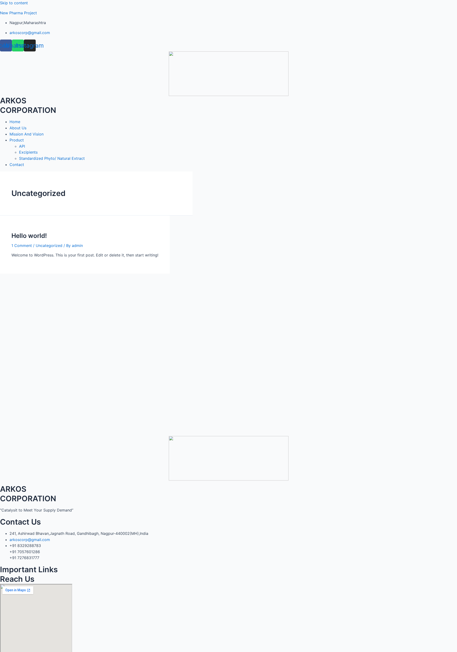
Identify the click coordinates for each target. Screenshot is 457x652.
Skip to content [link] (14, 2)
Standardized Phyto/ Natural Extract (52, 158)
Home (15, 121)
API (22, 146)
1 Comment (21, 245)
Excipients (28, 152)
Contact (17, 164)
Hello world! (29, 235)
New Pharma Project (18, 12)
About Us (18, 127)
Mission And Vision (27, 134)
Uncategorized (49, 245)
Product (17, 140)
